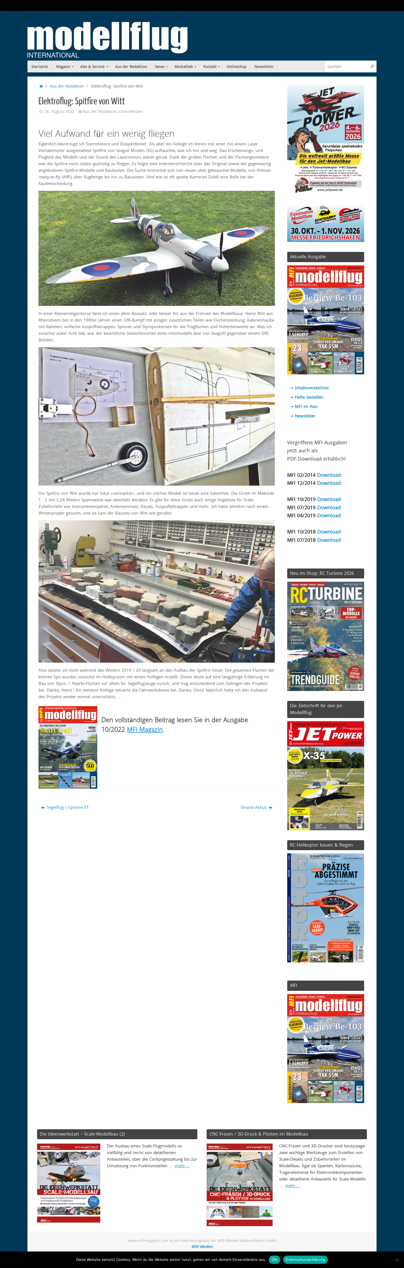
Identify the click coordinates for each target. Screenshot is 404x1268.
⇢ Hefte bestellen (306, 397)
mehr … (182, 1165)
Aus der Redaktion (67, 86)
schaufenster (130, 111)
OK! (275, 1259)
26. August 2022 (59, 111)
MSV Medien (202, 1246)
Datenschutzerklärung (305, 1259)
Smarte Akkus (254, 807)
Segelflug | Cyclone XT (67, 807)
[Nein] (397, 1259)
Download (329, 474)
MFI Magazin (145, 729)
